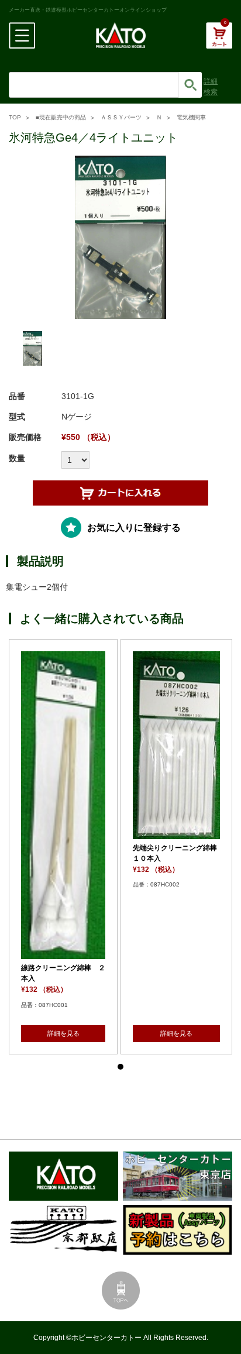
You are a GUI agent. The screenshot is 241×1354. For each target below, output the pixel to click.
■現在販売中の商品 (61, 117)
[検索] (190, 85)
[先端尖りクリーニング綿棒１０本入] (102, 745)
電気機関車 (191, 117)
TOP (15, 117)
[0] (219, 41)
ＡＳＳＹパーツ (121, 117)
